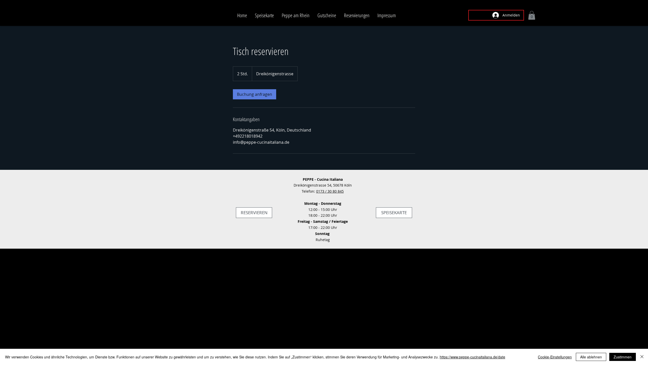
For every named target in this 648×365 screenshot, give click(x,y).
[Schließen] (642, 357)
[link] (254, 94)
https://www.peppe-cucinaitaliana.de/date (472, 356)
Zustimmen (623, 356)
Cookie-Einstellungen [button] (555, 356)
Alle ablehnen (591, 356)
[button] (531, 15)
